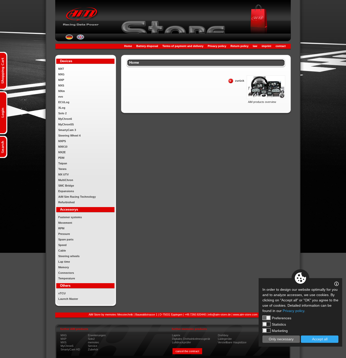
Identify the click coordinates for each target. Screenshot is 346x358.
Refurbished (66, 202)
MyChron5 (67, 345)
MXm (61, 91)
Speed (62, 245)
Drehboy (223, 335)
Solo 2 (62, 113)
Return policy (239, 46)
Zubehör (93, 349)
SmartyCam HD (70, 349)
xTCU (62, 293)
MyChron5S (66, 124)
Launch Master (68, 298)
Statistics (279, 324)
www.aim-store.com (245, 314)
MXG (61, 74)
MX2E (62, 152)
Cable (62, 250)
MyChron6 (65, 118)
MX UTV (63, 174)
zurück (239, 80)
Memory (63, 267)
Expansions (66, 191)
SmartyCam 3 (67, 129)
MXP (61, 79)
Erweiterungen (97, 335)
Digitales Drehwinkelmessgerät (191, 338)
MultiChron (65, 180)
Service (92, 345)
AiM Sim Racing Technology (77, 196)
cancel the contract (187, 351)
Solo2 (91, 338)
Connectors (66, 272)
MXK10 (62, 146)
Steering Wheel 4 (69, 135)
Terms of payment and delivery (182, 46)
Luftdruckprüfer (181, 342)
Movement (65, 222)
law (255, 46)
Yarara (62, 168)
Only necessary (281, 339)
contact (281, 46)
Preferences (281, 318)
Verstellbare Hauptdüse (232, 342)
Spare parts (65, 239)
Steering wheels (69, 256)
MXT (61, 68)
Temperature (66, 278)
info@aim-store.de (219, 314)
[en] (80, 38)
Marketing (280, 331)
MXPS (62, 141)
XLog (61, 107)
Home (128, 46)
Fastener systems (70, 217)
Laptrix (176, 335)
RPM (61, 228)
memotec (93, 342)
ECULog (63, 102)
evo (60, 96)
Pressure (64, 233)
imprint (266, 46)
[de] (69, 38)
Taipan (62, 163)
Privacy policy (217, 46)
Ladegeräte (225, 338)
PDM (61, 157)
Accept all (320, 339)
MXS (61, 85)
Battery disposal (147, 46)
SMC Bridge (66, 185)
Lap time (64, 261)
